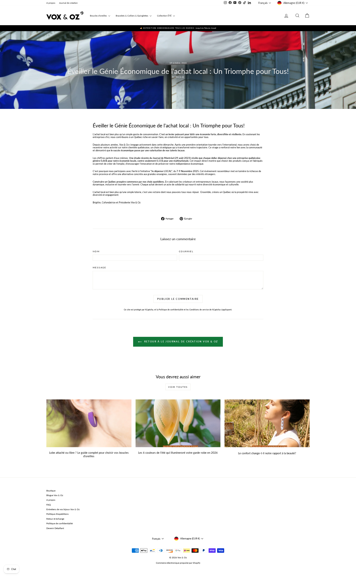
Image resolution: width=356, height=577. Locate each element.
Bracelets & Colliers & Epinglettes (132, 15)
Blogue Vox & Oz (54, 495)
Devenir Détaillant (55, 528)
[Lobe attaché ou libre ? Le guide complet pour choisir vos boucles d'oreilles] (88, 423)
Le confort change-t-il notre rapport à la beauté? (267, 453)
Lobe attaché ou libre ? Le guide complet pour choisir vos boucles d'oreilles (89, 454)
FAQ (48, 504)
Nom (96, 251)
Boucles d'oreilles (98, 15)
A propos (50, 2)
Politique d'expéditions (57, 514)
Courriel (186, 251)
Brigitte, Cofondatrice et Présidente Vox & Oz (117, 202)
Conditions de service (199, 309)
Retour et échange (55, 518)
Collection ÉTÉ (164, 15)
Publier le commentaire (178, 298)
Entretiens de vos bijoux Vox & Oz (63, 509)
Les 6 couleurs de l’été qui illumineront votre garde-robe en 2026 (178, 452)
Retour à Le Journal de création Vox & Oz (180, 341)
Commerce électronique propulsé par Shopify (178, 562)
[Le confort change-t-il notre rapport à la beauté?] (267, 423)
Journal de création (68, 2)
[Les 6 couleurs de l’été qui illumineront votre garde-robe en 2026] (178, 423)
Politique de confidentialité (171, 309)
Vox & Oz (124, 144)
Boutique (50, 490)
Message (99, 267)
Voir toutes (178, 387)
